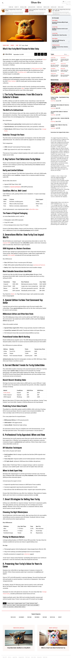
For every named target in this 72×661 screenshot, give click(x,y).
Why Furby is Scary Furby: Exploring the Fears (55, 71)
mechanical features (39, 265)
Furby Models (53, 68)
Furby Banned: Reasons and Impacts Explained (64, 66)
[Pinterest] (42, 54)
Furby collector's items (9, 605)
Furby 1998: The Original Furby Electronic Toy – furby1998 (61, 10)
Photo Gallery (54, 20)
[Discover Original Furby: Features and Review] (3, 10)
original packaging (15, 186)
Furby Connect (12, 81)
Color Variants (63, 57)
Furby (44, 59)
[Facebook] (35, 54)
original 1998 (6, 243)
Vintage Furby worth (20, 606)
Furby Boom (6, 392)
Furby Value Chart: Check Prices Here (59, 35)
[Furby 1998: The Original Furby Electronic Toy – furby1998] (50, 10)
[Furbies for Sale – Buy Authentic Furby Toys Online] (60, 88)
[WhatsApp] (45, 54)
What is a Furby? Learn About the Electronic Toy (53, 648)
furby (17, 45)
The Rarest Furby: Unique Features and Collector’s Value (65, 60)
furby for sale (63, 63)
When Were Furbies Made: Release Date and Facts (55, 66)
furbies (12, 45)
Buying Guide (63, 68)
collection (27, 554)
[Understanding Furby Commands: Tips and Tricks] (26, 10)
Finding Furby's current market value (16, 603)
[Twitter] (39, 54)
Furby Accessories (56, 45)
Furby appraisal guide (32, 603)
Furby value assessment (33, 605)
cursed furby (6, 45)
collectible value (33, 209)
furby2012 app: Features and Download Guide (54, 76)
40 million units (22, 72)
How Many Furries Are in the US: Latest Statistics (60, 29)
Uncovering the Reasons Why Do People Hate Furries (60, 23)
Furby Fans (62, 73)
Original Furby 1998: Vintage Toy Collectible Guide (58, 41)
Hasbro (13, 294)
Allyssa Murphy (9, 54)
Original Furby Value (61, 187)
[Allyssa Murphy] (4, 54)
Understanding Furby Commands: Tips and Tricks (37, 10)
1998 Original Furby (37, 68)
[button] (2, 3)
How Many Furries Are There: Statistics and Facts (60, 47)
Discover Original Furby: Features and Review (13, 10)
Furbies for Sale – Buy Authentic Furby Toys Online (54, 60)
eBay (22, 88)
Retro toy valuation (8, 606)
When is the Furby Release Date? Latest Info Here (65, 76)
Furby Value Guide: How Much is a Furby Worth (18, 648)
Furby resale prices (21, 605)
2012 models (11, 255)
